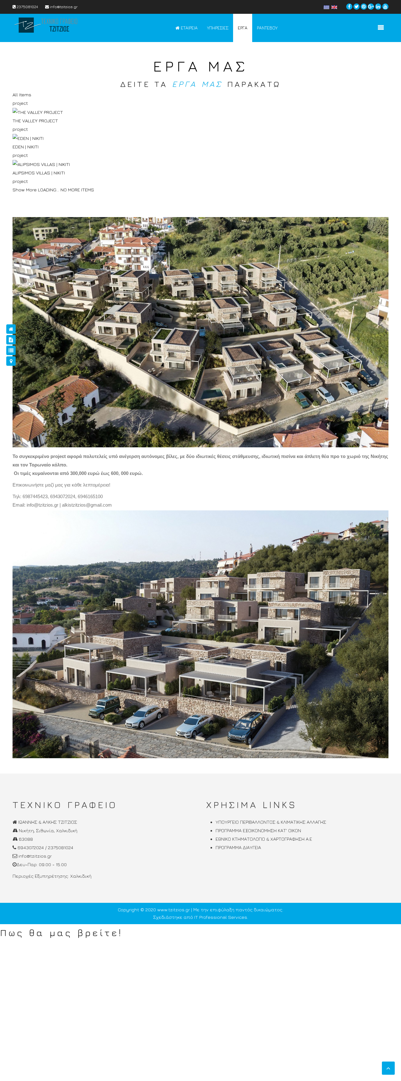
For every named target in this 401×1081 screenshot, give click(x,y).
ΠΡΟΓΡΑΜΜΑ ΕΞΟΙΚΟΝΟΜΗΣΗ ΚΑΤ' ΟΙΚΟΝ (258, 830)
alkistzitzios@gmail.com (87, 505)
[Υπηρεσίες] (11, 339)
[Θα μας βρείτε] (11, 361)
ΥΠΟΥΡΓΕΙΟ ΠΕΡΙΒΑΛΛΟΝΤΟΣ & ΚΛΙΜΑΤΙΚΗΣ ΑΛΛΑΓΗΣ (271, 822)
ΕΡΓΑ (242, 27)
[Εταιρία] (11, 329)
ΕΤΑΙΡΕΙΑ (189, 27)
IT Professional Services (220, 917)
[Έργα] (11, 350)
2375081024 (27, 6)
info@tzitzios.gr (63, 6)
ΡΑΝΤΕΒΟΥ (267, 27)
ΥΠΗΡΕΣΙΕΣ (217, 27)
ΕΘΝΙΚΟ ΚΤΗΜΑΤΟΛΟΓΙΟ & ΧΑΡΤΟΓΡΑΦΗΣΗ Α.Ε (264, 839)
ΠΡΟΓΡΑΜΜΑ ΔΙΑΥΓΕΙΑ (238, 847)
